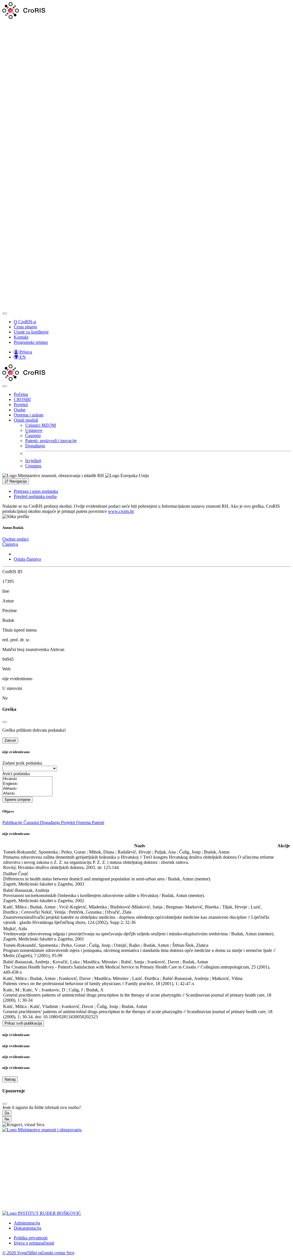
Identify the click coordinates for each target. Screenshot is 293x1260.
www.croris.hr (121, 511)
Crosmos (33, 465)
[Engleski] (27, 783)
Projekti (21, 404)
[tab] (15, 539)
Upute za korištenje (31, 332)
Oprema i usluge (28, 414)
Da (7, 1113)
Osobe (19, 409)
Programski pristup (31, 342)
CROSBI (22, 399)
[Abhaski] (27, 788)
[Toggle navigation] (4, 313)
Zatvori (10, 740)
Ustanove (33, 430)
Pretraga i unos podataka (36, 491)
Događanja (35, 445)
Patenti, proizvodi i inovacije (51, 440)
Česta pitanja (25, 326)
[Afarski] (27, 793)
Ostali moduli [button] (26, 420)
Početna (21, 394)
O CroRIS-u (25, 321)
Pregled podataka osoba (35, 496)
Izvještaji (33, 460)
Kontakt (21, 337)
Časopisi (33, 435)
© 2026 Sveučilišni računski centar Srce (38, 1252)
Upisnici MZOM (40, 425)
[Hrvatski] (27, 779)
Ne (7, 1119)
